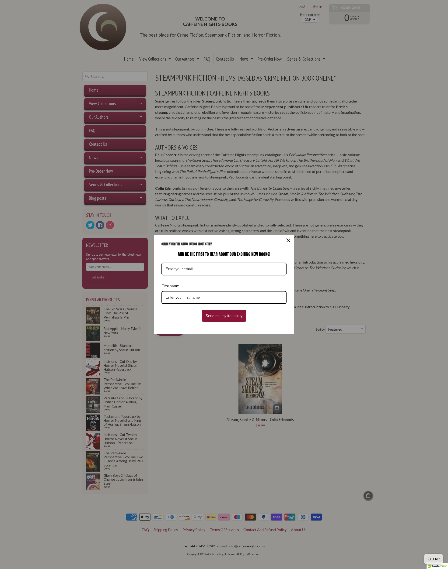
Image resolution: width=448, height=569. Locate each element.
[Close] (288, 240)
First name (170, 286)
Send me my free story (224, 316)
